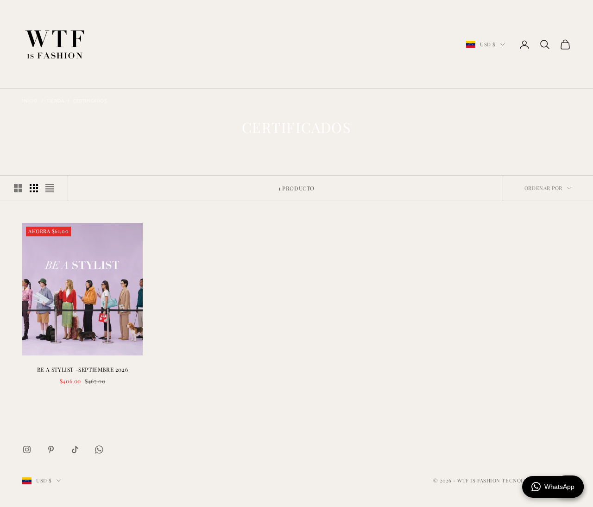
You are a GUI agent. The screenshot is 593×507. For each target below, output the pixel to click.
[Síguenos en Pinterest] (51, 449)
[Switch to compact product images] (49, 188)
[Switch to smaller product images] (34, 188)
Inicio (30, 101)
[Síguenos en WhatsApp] (99, 449)
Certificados (90, 101)
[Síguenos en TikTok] (75, 449)
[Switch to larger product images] (18, 188)
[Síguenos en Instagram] (27, 449)
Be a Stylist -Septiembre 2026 (82, 369)
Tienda (55, 101)
